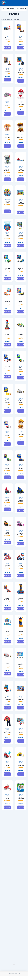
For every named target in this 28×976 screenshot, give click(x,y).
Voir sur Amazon (7, 47)
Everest (22, 8)
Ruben (17, 8)
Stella (2, 8)
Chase (7, 8)
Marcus (12, 8)
